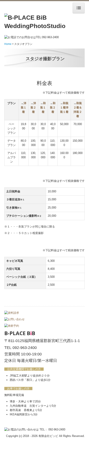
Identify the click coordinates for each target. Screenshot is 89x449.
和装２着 (53, 107)
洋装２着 (33, 107)
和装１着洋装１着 (64, 107)
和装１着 (43, 107)
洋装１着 (23, 107)
